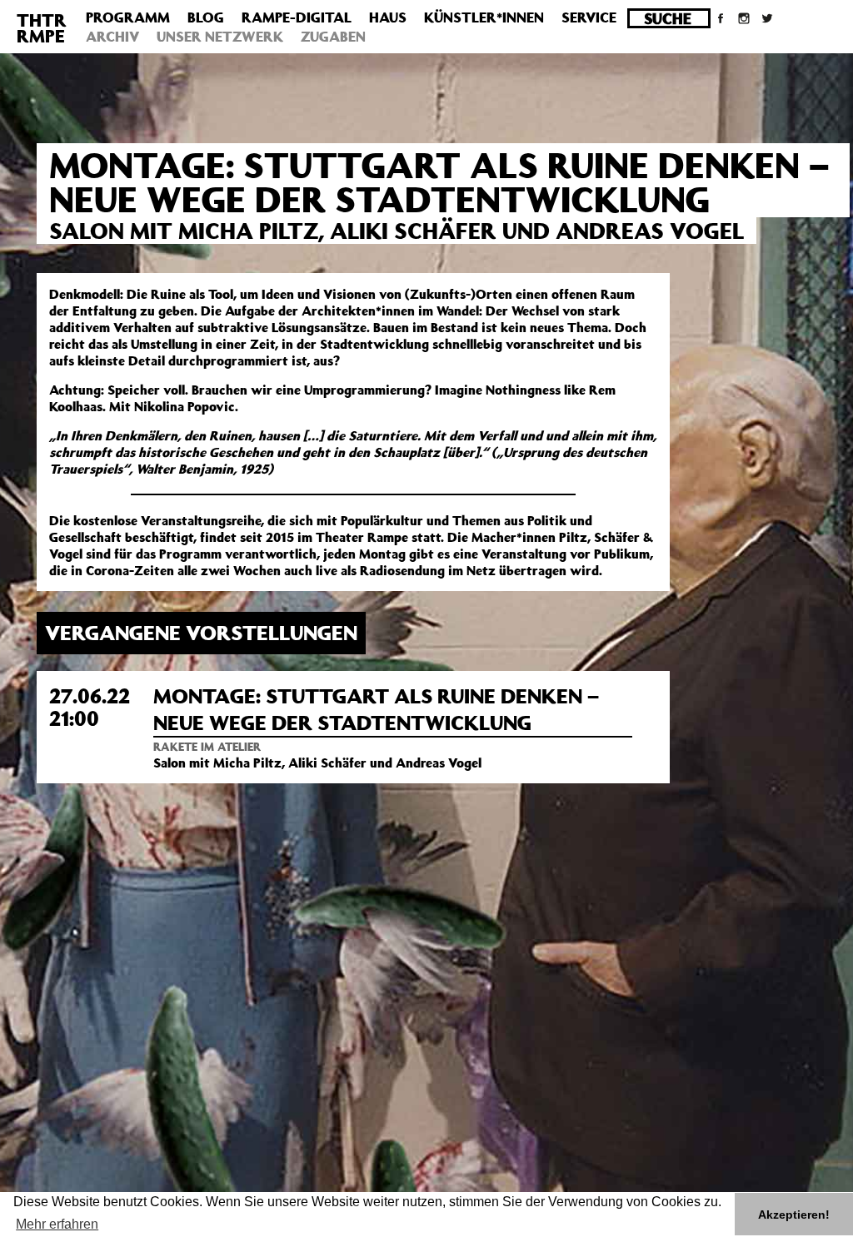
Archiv (112, 36)
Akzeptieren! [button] (794, 1214)
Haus (388, 17)
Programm (128, 17)
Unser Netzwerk (220, 36)
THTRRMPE (42, 27)
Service (588, 17)
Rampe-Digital (297, 17)
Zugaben (333, 36)
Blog (205, 17)
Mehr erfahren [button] (57, 1224)
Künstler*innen (484, 17)
